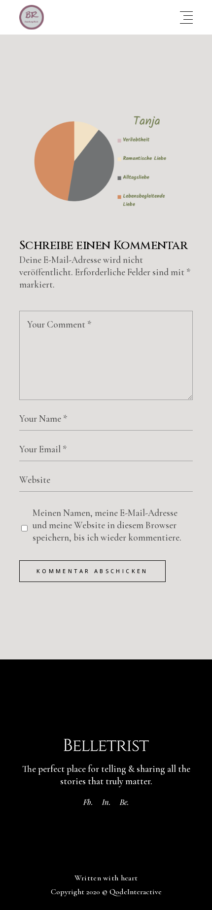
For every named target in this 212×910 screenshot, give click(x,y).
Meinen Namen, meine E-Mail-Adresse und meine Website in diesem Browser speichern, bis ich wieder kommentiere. (107, 525)
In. (106, 802)
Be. (124, 802)
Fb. (88, 802)
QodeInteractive (135, 892)
